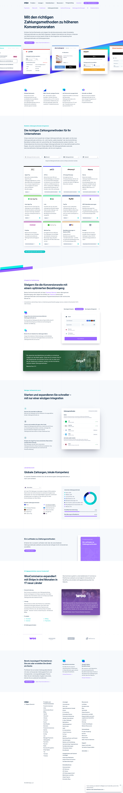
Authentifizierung (65, 8)
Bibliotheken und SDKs (68, 775)
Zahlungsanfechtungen (78, 8)
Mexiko (96, 309)
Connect (28, 620)
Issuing (45, 734)
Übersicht (34, 8)
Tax (44, 751)
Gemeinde (84, 710)
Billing (46, 618)
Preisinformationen (48, 706)
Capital (45, 714)
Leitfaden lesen (29, 550)
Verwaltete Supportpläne (88, 747)
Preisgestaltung (70, 2)
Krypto (45, 722)
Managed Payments (48, 738)
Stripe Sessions (86, 712)
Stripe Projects (66, 777)
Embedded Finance (67, 714)
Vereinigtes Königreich (76, 309)
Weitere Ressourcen (87, 726)
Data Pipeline (46, 724)
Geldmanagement (67, 724)
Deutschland (65, 309)
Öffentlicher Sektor (67, 748)
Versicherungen (66, 740)
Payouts (45, 744)
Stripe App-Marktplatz (68, 757)
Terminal (28, 618)
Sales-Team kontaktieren (91, 3)
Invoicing (45, 732)
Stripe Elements (67, 674)
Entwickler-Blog (66, 779)
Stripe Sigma (46, 749)
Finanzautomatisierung (68, 716)
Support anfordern (86, 745)
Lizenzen (84, 720)
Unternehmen (66, 704)
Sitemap (84, 722)
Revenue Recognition (48, 747)
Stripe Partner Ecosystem (69, 759)
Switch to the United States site (95, 789)
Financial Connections (48, 728)
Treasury (45, 755)
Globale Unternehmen (68, 718)
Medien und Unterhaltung (69, 742)
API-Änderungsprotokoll (68, 773)
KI (87, 8)
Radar (44, 745)
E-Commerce (66, 712)
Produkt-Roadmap (86, 731)
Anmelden (78, 3)
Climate (45, 718)
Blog (83, 708)
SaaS (64, 728)
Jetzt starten (28, 42)
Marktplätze (66, 722)
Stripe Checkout (86, 677)
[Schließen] (120, 785)
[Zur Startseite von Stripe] (25, 702)
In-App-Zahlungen (67, 720)
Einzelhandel (66, 750)
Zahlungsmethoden (53, 8)
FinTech (64, 734)
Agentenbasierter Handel (69, 708)
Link (44, 736)
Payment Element (51, 292)
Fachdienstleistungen (68, 746)
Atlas (44, 708)
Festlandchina (88, 309)
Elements (45, 726)
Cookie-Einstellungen (87, 724)
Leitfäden (84, 704)
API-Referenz (66, 769)
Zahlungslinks (46, 740)
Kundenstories (85, 706)
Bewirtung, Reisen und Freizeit (70, 738)
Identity (45, 730)
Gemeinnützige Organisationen (70, 744)
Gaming (64, 736)
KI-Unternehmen (67, 730)
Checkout (53, 294)
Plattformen (66, 726)
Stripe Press (85, 737)
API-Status (65, 771)
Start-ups (65, 706)
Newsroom (84, 735)
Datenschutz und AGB (87, 714)
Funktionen (42, 8)
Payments (27, 8)
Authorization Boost (48, 710)
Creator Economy (67, 732)
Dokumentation (94, 8)
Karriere (84, 733)
